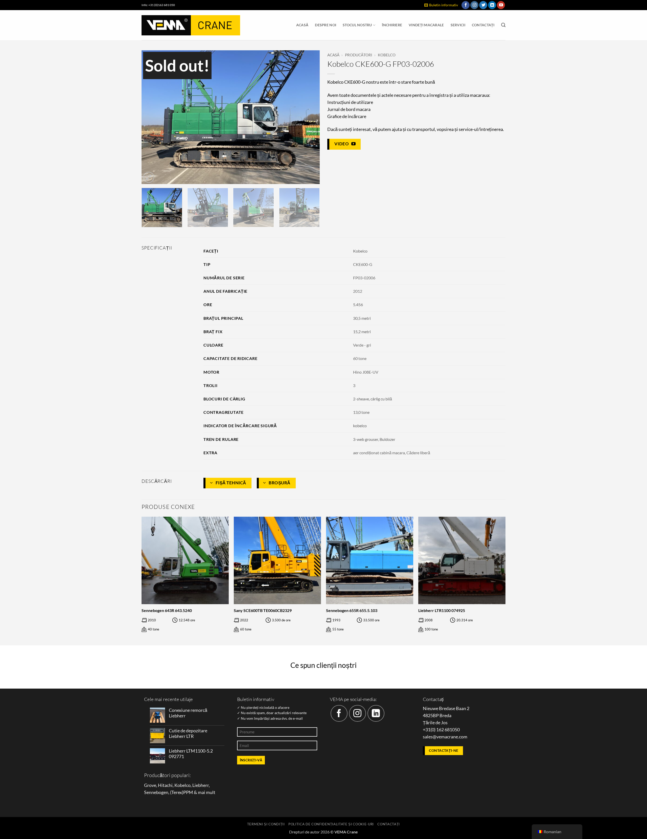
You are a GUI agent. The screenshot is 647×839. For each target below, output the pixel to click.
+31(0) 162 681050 (441, 729)
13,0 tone (361, 412)
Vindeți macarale (426, 25)
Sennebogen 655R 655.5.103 (351, 610)
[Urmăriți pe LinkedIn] (492, 5)
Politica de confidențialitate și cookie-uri (331, 824)
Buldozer (387, 439)
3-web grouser (365, 439)
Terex (176, 792)
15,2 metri (362, 331)
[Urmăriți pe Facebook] (465, 5)
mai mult (206, 792)
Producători (358, 55)
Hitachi (165, 785)
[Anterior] (151, 117)
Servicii (458, 25)
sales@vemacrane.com (445, 736)
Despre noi (325, 25)
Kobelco (387, 55)
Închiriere (392, 25)
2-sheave (361, 398)
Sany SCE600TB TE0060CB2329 (263, 610)
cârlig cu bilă (381, 398)
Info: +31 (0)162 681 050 (158, 5)
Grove (150, 785)
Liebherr (200, 785)
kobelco (360, 425)
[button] (441, 5)
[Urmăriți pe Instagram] (474, 5)
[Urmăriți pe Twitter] (483, 5)
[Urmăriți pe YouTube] (501, 5)
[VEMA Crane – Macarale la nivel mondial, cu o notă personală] (191, 25)
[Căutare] (503, 25)
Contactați (483, 25)
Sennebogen (156, 792)
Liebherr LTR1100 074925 (441, 610)
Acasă (302, 25)
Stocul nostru (357, 25)
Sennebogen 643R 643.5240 (167, 610)
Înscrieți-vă (251, 760)
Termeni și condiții (266, 824)
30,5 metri (362, 318)
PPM (188, 792)
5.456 (358, 304)
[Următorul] (309, 117)
